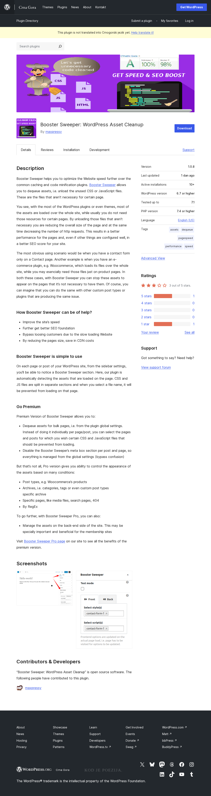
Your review (150, 332)
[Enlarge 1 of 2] (67, 576)
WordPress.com (174, 727)
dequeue (187, 229)
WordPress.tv (100, 747)
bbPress (169, 740)
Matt (167, 734)
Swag (131, 747)
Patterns (58, 747)
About (20, 727)
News (20, 734)
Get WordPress (191, 7)
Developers (97, 740)
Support (189, 150)
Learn (93, 727)
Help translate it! (142, 32)
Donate (132, 740)
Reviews (47, 150)
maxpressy (54, 132)
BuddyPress (172, 747)
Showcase (60, 727)
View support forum (156, 367)
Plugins (58, 740)
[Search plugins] (60, 46)
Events (130, 734)
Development (99, 150)
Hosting (21, 740)
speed (189, 246)
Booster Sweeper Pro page (44, 541)
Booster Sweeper (102, 185)
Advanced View (153, 258)
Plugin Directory (27, 20)
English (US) (186, 220)
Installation (71, 150)
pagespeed (185, 238)
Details (26, 150)
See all (190, 332)
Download (184, 128)
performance (173, 246)
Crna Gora (62, 769)
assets (174, 229)
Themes (58, 734)
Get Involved (134, 727)
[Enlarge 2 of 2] (127, 576)
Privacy (21, 747)
